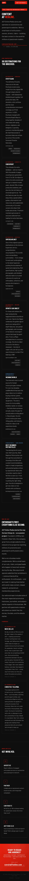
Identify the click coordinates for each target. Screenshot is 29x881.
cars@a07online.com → (10, 44)
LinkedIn (11, 878)
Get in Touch (20, 2)
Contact (17, 878)
